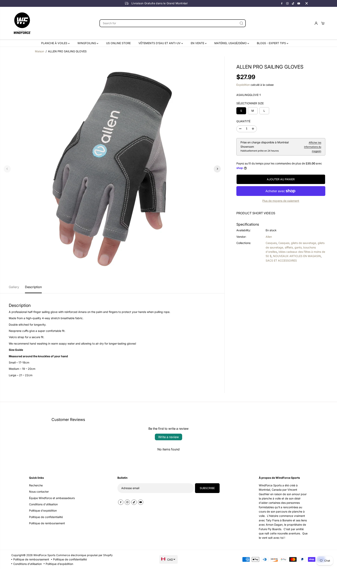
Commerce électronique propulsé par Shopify (84, 555)
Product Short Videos (255, 213)
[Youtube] (298, 3)
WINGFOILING (87, 43)
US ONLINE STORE (118, 43)
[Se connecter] (316, 23)
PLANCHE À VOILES (54, 43)
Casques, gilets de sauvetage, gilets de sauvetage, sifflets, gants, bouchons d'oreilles (295, 247)
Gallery (14, 287)
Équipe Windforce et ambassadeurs (52, 498)
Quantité (243, 121)
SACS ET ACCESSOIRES (281, 260)
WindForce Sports (44, 555)
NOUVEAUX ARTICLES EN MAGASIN (297, 256)
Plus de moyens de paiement (280, 200)
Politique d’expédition (59, 563)
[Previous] (7, 168)
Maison (39, 51)
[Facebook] (281, 3)
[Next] (217, 168)
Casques (271, 243)
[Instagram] (287, 3)
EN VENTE (198, 43)
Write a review (168, 437)
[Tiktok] (293, 3)
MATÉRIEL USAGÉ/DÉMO (230, 43)
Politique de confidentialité (70, 559)
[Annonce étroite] (306, 3)
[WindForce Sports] (22, 23)
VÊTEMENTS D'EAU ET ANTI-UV (159, 43)
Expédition (243, 84)
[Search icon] (241, 23)
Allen (269, 236)
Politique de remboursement (31, 559)
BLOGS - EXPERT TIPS (272, 43)
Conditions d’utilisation (27, 563)
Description (33, 287)
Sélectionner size (250, 103)
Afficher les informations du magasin (312, 147)
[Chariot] (323, 23)
